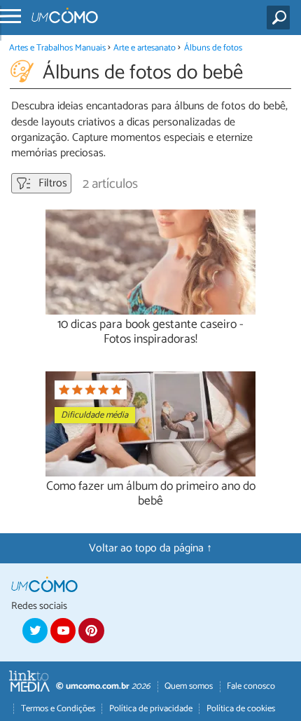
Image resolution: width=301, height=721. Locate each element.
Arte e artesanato (144, 48)
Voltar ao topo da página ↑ (150, 548)
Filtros (51, 183)
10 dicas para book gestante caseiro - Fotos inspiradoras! (150, 332)
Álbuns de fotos (213, 48)
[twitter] (35, 630)
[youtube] (63, 630)
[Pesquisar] (281, 17)
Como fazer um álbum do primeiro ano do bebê (150, 494)
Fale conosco (251, 686)
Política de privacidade (150, 708)
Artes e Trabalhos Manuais (57, 48)
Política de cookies (240, 708)
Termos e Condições (58, 708)
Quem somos (188, 686)
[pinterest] (91, 630)
